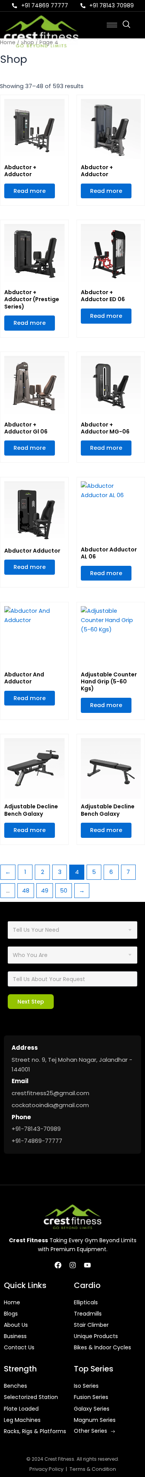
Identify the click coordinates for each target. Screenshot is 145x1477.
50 (63, 891)
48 (25, 891)
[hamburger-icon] (112, 25)
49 (44, 891)
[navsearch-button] (130, 25)
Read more (30, 191)
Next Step (30, 1001)
